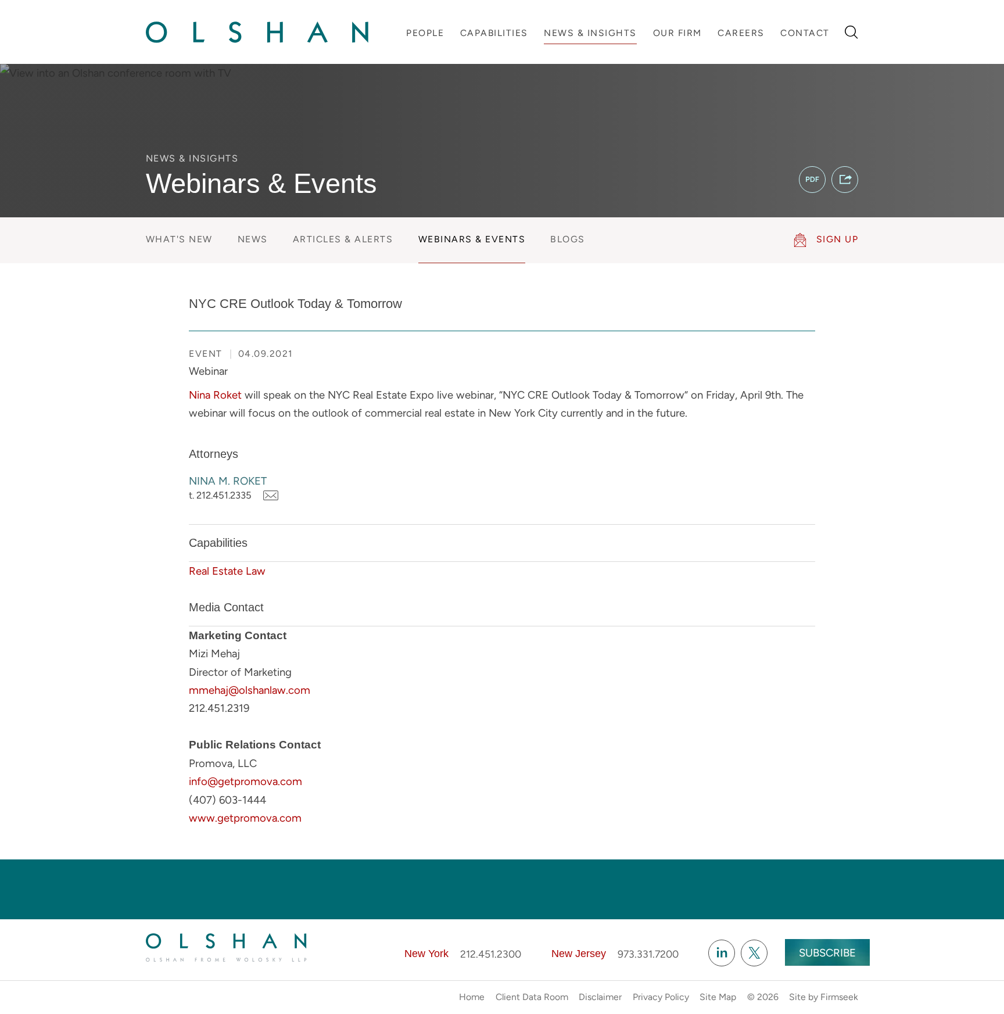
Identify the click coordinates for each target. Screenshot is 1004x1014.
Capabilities (494, 32)
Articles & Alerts (343, 239)
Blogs (567, 239)
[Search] (851, 32)
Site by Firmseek (823, 996)
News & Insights (590, 32)
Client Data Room (532, 996)
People (425, 32)
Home (472, 996)
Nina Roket (215, 395)
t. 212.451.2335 (220, 495)
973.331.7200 (648, 954)
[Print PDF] (812, 179)
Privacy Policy (661, 996)
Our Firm (677, 32)
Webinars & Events (472, 239)
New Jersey (578, 953)
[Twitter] (754, 953)
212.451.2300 (490, 954)
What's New (179, 239)
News (253, 239)
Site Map (718, 996)
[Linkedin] (721, 953)
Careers (741, 32)
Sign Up (837, 239)
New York (426, 953)
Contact (805, 32)
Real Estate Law (227, 571)
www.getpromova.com (245, 818)
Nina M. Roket (228, 481)
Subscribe (827, 952)
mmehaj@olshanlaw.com (249, 690)
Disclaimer (600, 996)
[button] (844, 179)
